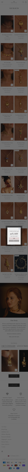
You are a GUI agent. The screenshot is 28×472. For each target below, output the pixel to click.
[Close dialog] (19, 228)
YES (14, 238)
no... (14, 240)
